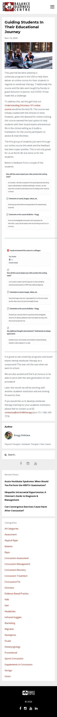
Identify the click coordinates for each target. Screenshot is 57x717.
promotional (11, 652)
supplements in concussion (18, 664)
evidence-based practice (16, 593)
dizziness (9, 587)
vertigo (8, 670)
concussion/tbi (12, 581)
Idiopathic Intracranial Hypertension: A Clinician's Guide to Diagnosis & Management (25, 496)
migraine (9, 629)
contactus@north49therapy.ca (20, 412)
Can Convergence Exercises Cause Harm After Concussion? (26, 508)
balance (8, 546)
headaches (10, 611)
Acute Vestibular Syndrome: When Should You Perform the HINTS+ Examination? (26, 483)
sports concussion (14, 658)
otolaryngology (12, 646)
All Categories (11, 528)
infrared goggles (13, 617)
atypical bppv (11, 540)
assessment (11, 534)
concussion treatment (16, 575)
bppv (7, 552)
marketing (10, 623)
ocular (8, 640)
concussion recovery (15, 569)
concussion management (17, 564)
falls (7, 599)
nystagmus (10, 635)
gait (7, 605)
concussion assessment (17, 558)
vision (8, 676)
